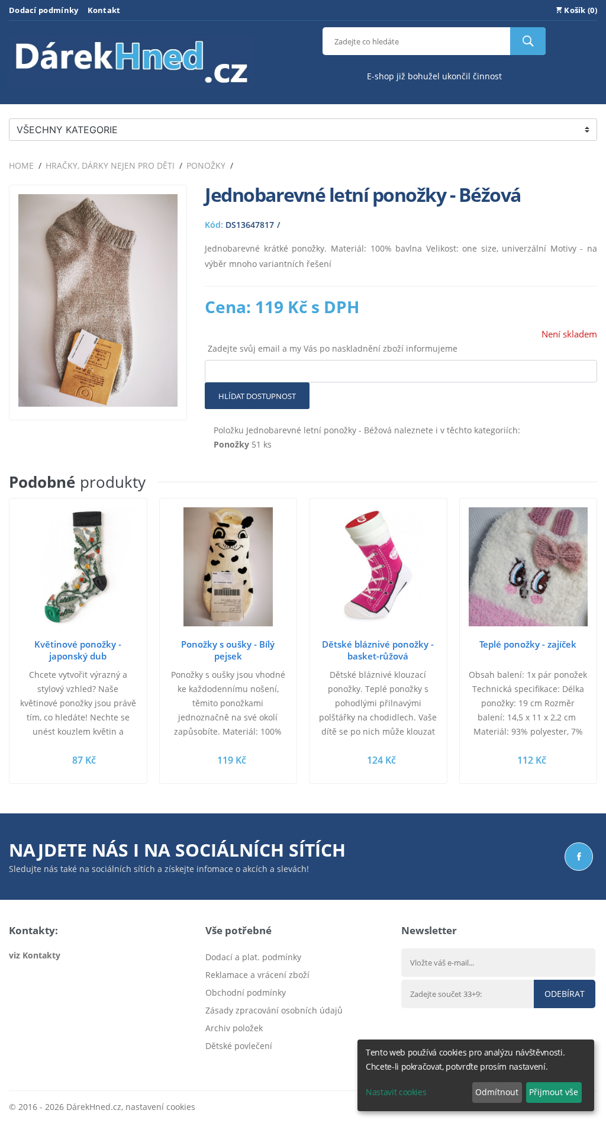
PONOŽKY (205, 165)
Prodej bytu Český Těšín (252, 1063)
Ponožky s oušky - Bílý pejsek (228, 650)
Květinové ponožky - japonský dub (77, 650)
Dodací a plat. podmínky (253, 957)
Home (21, 165)
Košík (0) (579, 10)
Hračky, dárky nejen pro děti (110, 165)
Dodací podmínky (44, 10)
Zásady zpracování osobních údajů (274, 1010)
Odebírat (564, 993)
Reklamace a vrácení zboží (257, 974)
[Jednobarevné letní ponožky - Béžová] (98, 403)
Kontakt (104, 10)
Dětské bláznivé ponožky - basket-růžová (378, 650)
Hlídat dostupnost (257, 396)
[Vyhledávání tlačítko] (528, 41)
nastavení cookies (160, 1106)
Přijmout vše (553, 1092)
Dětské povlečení (238, 1045)
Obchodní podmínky (245, 992)
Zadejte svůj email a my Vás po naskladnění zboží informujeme (332, 348)
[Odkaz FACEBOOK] (579, 856)
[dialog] (475, 1075)
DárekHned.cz (93, 1106)
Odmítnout (496, 1092)
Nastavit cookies (396, 1092)
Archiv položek (234, 1028)
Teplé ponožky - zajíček (527, 644)
